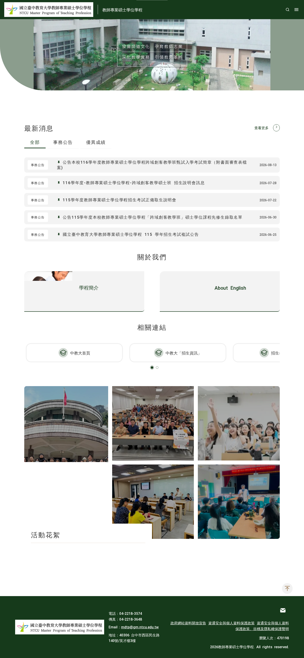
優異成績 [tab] (96, 142)
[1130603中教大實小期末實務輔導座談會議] (153, 501)
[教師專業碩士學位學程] (59, 627)
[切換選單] (296, 9)
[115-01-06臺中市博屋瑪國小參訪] (66, 462)
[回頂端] (287, 588)
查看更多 (261, 127)
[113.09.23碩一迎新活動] (239, 423)
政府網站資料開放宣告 (188, 623)
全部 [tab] (35, 142)
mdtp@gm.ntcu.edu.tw (140, 627)
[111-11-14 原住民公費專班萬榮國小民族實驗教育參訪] (239, 501)
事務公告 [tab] (63, 142)
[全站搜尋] (287, 9)
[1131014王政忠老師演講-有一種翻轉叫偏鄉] (153, 423)
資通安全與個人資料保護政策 (231, 623)
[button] (152, 367)
